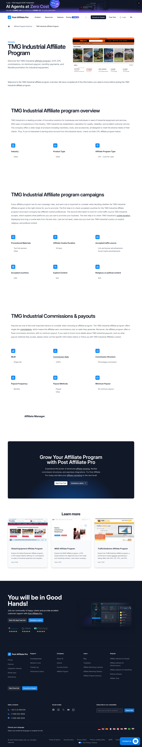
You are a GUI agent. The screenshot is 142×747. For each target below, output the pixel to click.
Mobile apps (12, 673)
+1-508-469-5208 (18, 718)
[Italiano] (118, 729)
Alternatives (12, 677)
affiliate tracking (83, 469)
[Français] (110, 729)
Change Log (34, 667)
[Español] (107, 729)
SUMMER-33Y (36, 10)
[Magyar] (114, 729)
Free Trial (112, 17)
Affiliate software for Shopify (119, 658)
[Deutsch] (99, 729)
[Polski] (125, 729)
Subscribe (129, 710)
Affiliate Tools (114, 678)
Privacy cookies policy (97, 740)
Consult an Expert (98, 17)
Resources (49, 17)
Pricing (10, 660)
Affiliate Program (62, 671)
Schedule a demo (77, 483)
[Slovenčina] (133, 729)
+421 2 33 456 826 (18, 710)
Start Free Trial (61, 483)
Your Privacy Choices (89, 742)
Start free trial (14, 688)
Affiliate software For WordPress (121, 670)
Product (38, 17)
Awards (59, 663)
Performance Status (37, 671)
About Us (60, 658)
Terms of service (54, 740)
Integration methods (15, 668)
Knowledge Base (36, 658)
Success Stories (62, 667)
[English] (103, 729)
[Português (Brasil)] (129, 729)
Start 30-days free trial (17, 620)
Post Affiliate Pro (35, 613)
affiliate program (43, 61)
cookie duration (123, 215)
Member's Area (35, 663)
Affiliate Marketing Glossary (92, 671)
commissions (26, 329)
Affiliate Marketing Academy (93, 667)
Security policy (69, 740)
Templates (87, 663)
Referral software (116, 674)
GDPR (110, 740)
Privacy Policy (82, 740)
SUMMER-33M (17, 10)
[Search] (87, 17)
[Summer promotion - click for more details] (71, 6)
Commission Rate (61, 357)
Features (11, 664)
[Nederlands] (121, 729)
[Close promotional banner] (139, 3)
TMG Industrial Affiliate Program (47, 26)
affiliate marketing (74, 475)
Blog (84, 658)
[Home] (9, 26)
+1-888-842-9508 (18, 714)
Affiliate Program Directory (23, 26)
